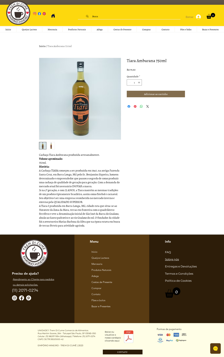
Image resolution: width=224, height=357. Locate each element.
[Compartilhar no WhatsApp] (141, 106)
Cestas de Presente (102, 282)
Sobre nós (172, 259)
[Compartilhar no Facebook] (129, 106)
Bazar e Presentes (101, 306)
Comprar (96, 288)
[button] (210, 16)
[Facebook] (39, 14)
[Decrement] (129, 82)
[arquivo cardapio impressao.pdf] (128, 337)
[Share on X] (148, 106)
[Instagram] (35, 14)
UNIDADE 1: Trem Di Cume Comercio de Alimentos (63, 330)
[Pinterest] (44, 14)
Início (42, 46)
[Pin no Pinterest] (135, 106)
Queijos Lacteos (100, 257)
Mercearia (97, 263)
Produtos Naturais (101, 270)
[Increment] (139, 82)
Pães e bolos (98, 300)
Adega (95, 276)
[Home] (53, 16)
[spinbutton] (134, 82)
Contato (96, 294)
